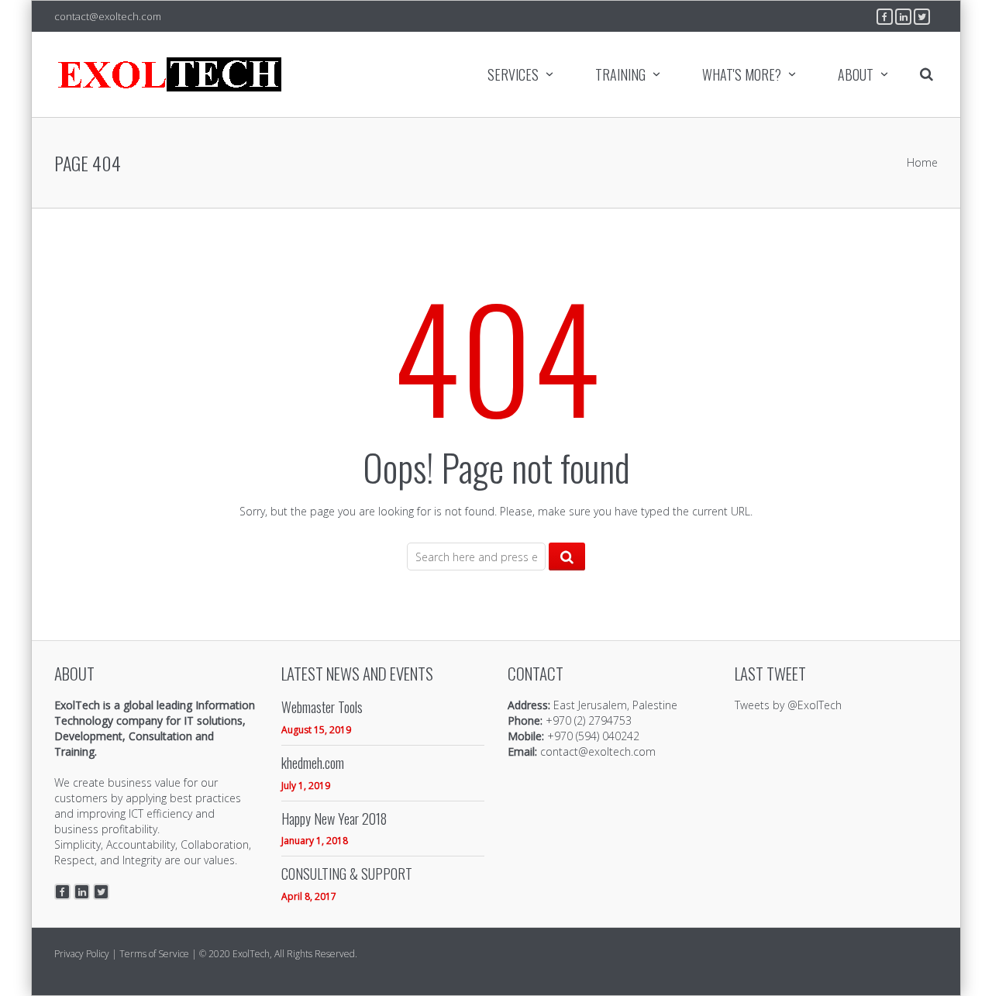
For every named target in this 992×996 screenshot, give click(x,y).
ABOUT (855, 74)
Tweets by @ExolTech (788, 705)
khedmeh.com (312, 763)
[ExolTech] (170, 74)
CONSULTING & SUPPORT (346, 874)
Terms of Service (154, 953)
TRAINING (620, 74)
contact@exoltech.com (107, 16)
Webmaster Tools (322, 707)
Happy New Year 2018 (334, 819)
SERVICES (513, 74)
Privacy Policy (81, 953)
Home (922, 162)
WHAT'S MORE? (741, 74)
